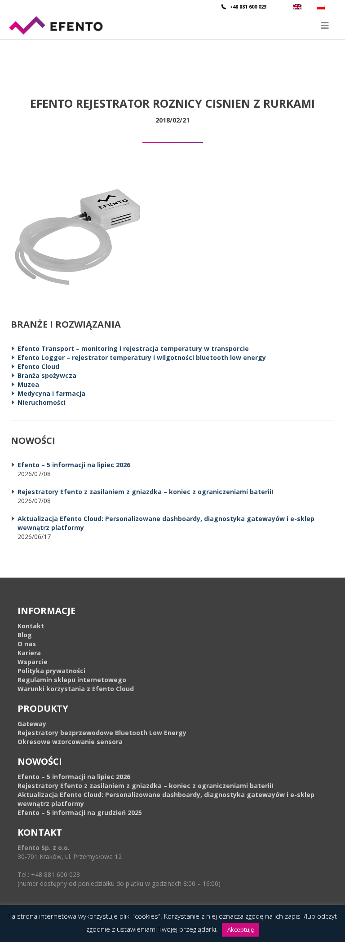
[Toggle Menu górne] (172, 25)
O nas (27, 644)
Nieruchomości (42, 402)
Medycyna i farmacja (51, 393)
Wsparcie (33, 661)
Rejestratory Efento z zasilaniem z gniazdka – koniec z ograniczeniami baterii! (145, 491)
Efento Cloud (38, 366)
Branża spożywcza (47, 375)
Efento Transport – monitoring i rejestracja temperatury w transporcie (133, 348)
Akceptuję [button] (240, 929)
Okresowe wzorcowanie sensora (70, 741)
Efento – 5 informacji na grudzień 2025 (80, 812)
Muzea (28, 384)
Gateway (32, 723)
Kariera (29, 652)
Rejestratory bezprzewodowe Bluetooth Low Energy (102, 732)
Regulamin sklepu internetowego (72, 679)
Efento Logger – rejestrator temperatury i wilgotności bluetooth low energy (142, 357)
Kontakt (31, 626)
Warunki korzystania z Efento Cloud (76, 688)
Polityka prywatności (51, 670)
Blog (25, 635)
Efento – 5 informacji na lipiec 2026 (74, 464)
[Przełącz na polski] (322, 6)
